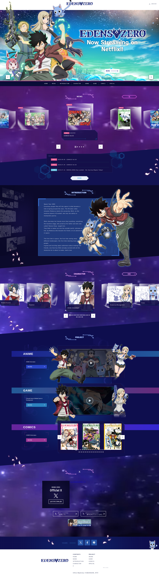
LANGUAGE (154, 3)
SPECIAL (112, 83)
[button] (8, 77)
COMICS (103, 83)
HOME (46, 83)
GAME (95, 83)
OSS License (105, 567)
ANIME (87, 83)
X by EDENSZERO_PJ (78, 482)
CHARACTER (77, 83)
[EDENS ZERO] (79, 3)
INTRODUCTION (64, 83)
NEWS (54, 83)
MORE (30, 366)
